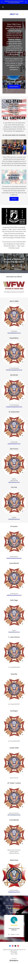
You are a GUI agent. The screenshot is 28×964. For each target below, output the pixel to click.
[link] (10, 946)
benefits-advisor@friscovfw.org (14, 558)
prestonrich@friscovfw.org (14, 443)
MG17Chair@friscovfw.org (14, 815)
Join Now (14, 266)
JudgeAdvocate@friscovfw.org (14, 595)
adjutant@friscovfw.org (14, 482)
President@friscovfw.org (14, 892)
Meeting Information (14, 86)
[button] (3, 7)
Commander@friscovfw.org (14, 333)
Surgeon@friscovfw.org (14, 632)
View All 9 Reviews (14, 912)
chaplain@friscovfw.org (14, 519)
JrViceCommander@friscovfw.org (14, 406)
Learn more (14, 198)
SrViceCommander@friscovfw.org (14, 370)
